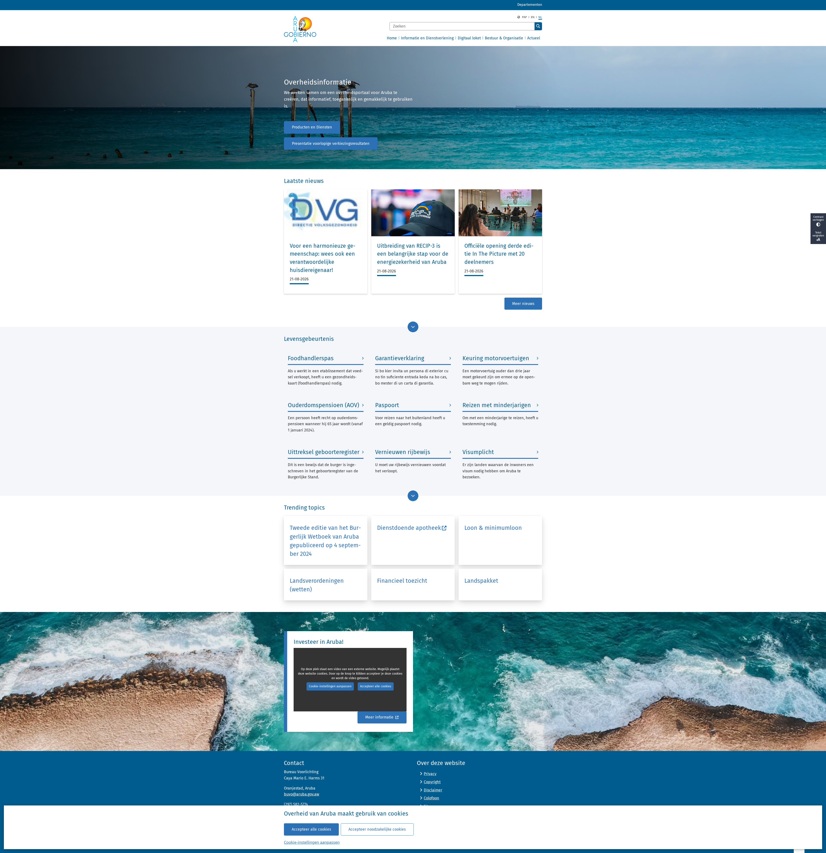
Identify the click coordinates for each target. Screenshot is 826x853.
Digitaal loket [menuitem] (469, 38)
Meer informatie (380, 717)
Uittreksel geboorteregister (323, 452)
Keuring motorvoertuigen (495, 358)
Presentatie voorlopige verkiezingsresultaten (331, 143)
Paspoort (387, 405)
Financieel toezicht (402, 580)
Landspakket (481, 580)
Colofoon (431, 798)
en (533, 17)
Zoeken (538, 26)
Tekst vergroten (818, 234)
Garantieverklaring (399, 358)
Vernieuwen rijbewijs (402, 452)
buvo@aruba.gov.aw (301, 794)
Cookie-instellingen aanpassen (312, 842)
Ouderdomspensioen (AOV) (323, 405)
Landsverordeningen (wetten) (317, 585)
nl (540, 17)
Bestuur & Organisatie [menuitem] (504, 38)
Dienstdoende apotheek (409, 527)
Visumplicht (478, 452)
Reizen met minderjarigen (496, 405)
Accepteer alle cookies (311, 829)
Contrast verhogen (818, 218)
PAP (524, 17)
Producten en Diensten (312, 127)
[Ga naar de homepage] (300, 29)
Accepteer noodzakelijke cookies (377, 829)
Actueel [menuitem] (533, 38)
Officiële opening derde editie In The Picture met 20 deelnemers (498, 254)
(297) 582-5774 (296, 804)
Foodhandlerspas (311, 358)
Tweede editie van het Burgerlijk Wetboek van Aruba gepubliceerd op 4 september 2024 (325, 540)
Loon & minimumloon (493, 527)
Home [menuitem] (392, 38)
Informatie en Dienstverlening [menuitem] (427, 38)
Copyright (432, 782)
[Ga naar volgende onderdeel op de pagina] (413, 326)
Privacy (430, 773)
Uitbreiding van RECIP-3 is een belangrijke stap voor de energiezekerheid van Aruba (412, 254)
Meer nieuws (523, 303)
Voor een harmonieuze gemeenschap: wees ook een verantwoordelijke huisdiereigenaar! (322, 258)
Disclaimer (433, 790)
